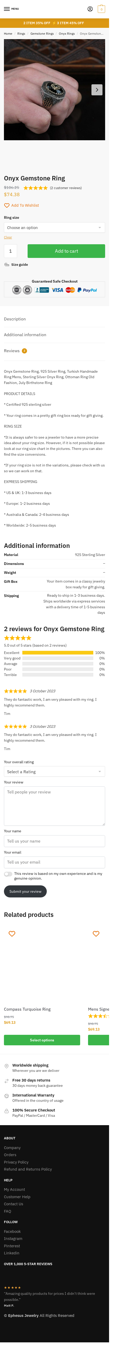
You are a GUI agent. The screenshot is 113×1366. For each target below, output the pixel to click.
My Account (14, 1189)
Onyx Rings (67, 33)
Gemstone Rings (42, 33)
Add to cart (66, 251)
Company (12, 1147)
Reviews (14, 350)
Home (8, 33)
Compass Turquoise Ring (27, 1009)
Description (15, 318)
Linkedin (11, 1252)
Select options (42, 1040)
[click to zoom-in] (54, 89)
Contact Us (13, 1203)
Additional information (25, 334)
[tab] (54, 319)
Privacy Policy (16, 1162)
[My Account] (90, 9)
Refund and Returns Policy (28, 1169)
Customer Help (17, 1196)
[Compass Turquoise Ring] (42, 964)
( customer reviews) (66, 188)
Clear (8, 237)
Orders (10, 1154)
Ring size (11, 217)
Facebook (12, 1231)
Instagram (13, 1238)
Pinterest (12, 1245)
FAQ (7, 1211)
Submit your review (25, 891)
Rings (21, 33)
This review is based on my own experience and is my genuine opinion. (58, 876)
